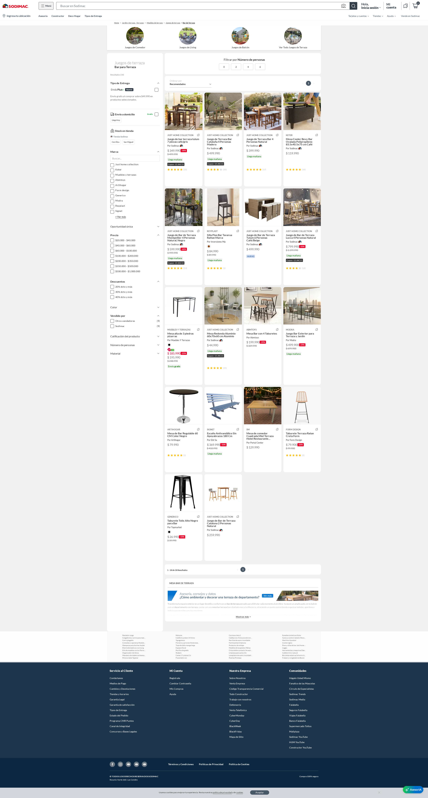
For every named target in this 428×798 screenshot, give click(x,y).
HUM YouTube (296, 742)
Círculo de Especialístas (301, 688)
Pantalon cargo (128, 635)
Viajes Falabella (297, 715)
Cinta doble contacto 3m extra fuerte (240, 650)
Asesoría (42, 16)
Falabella (294, 704)
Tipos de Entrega (93, 16)
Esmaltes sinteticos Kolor (291, 635)
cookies (239, 792)
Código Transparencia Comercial (246, 688)
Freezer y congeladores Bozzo (293, 658)
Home (116, 23)
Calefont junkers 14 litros (185, 638)
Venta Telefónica (238, 710)
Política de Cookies (239, 764)
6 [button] (260, 66)
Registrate (175, 678)
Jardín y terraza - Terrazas (133, 23)
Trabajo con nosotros (240, 699)
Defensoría (235, 704)
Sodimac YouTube (298, 736)
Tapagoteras (180, 640)
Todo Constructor (238, 694)
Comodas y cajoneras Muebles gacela (134, 643)
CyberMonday (236, 715)
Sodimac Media (297, 699)
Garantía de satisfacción (122, 704)
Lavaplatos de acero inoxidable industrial (240, 655)
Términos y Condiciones (181, 764)
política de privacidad (222, 792)
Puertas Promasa (235, 658)
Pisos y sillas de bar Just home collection (294, 645)
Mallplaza (294, 731)
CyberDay (234, 720)
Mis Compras (176, 688)
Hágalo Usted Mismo (300, 678)
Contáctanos (116, 678)
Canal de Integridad (120, 726)
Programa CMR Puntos (122, 720)
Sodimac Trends (297, 694)
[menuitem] (356, 16)
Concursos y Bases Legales (123, 731)
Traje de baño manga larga (185, 645)
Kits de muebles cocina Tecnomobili (134, 650)
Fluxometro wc (181, 658)
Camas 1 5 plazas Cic (183, 655)
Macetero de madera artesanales (134, 655)
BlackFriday (235, 731)
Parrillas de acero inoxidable (239, 640)
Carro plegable (127, 640)
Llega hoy (116, 120)
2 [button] (236, 66)
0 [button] (224, 66)
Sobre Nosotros (237, 678)
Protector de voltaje (236, 645)
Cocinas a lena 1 (235, 635)
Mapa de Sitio (236, 736)
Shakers (178, 653)
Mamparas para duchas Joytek (133, 645)
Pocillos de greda (182, 650)
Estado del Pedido (119, 715)
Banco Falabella (297, 720)
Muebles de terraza (155, 23)
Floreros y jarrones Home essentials (187, 643)
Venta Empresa (237, 683)
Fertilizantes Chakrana (237, 643)
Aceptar (259, 792)
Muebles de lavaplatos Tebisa (239, 648)
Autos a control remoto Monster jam (294, 638)
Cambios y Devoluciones (122, 688)
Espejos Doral (181, 648)
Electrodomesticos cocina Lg (133, 648)
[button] (206, 6)
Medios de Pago (118, 683)
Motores (179, 635)
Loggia (284, 648)
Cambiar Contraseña (180, 683)
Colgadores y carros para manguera (134, 638)
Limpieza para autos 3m (237, 653)
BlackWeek (235, 726)
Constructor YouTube (300, 747)
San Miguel (128, 142)
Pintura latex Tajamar (130, 658)
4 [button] (248, 66)
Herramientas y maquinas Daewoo (294, 650)
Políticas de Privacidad (211, 764)
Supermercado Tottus (300, 726)
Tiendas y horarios (119, 694)
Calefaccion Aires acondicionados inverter (240, 638)
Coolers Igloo (287, 643)
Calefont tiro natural (290, 653)
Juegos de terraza (173, 23)
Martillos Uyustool (289, 640)
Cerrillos (115, 142)
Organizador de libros (130, 653)
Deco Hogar (74, 16)
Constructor (57, 16)
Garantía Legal (117, 699)
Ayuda (173, 694)
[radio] (168, 169)
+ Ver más (120, 216)
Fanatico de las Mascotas (302, 683)
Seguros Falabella (298, 710)
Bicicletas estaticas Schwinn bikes (294, 655)
